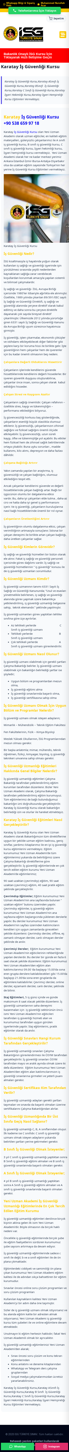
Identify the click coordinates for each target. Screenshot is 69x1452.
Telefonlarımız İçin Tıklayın (37, 10)
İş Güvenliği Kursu (40, 117)
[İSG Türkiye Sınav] (23, 34)
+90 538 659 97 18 (21, 123)
